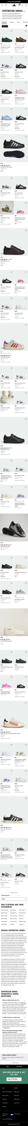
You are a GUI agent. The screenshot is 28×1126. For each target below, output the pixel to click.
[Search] (22, 5)
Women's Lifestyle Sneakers (21, 919)
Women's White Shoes (23, 921)
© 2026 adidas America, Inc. (14, 1124)
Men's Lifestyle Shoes (14, 919)
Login (7, 1066)
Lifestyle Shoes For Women (14, 913)
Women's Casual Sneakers (21, 916)
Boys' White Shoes (4, 919)
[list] (14, 22)
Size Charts (16, 1102)
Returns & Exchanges (7, 1091)
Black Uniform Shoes (5, 916)
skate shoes (7, 1027)
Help (3, 1088)
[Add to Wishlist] (11, 31)
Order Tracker (5, 1095)
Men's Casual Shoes (13, 916)
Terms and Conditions (7, 1119)
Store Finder (17, 1091)
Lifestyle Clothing (21, 924)
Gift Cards (16, 1095)
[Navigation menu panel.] (2, 5)
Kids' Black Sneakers (13, 910)
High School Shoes (4, 921)
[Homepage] (14, 6)
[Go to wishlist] (5, 5)
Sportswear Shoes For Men (22, 910)
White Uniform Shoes (22, 913)
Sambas (12, 924)
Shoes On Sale (4, 910)
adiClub (16, 1088)
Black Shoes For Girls (4, 913)
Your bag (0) (19, 1066)
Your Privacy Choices (5, 1114)
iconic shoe (23, 1002)
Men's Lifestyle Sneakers (14, 921)
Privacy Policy (17, 1113)
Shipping (4, 1099)
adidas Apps (17, 1099)
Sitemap (4, 1106)
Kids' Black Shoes (4, 924)
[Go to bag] (25, 5)
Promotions (5, 1102)
